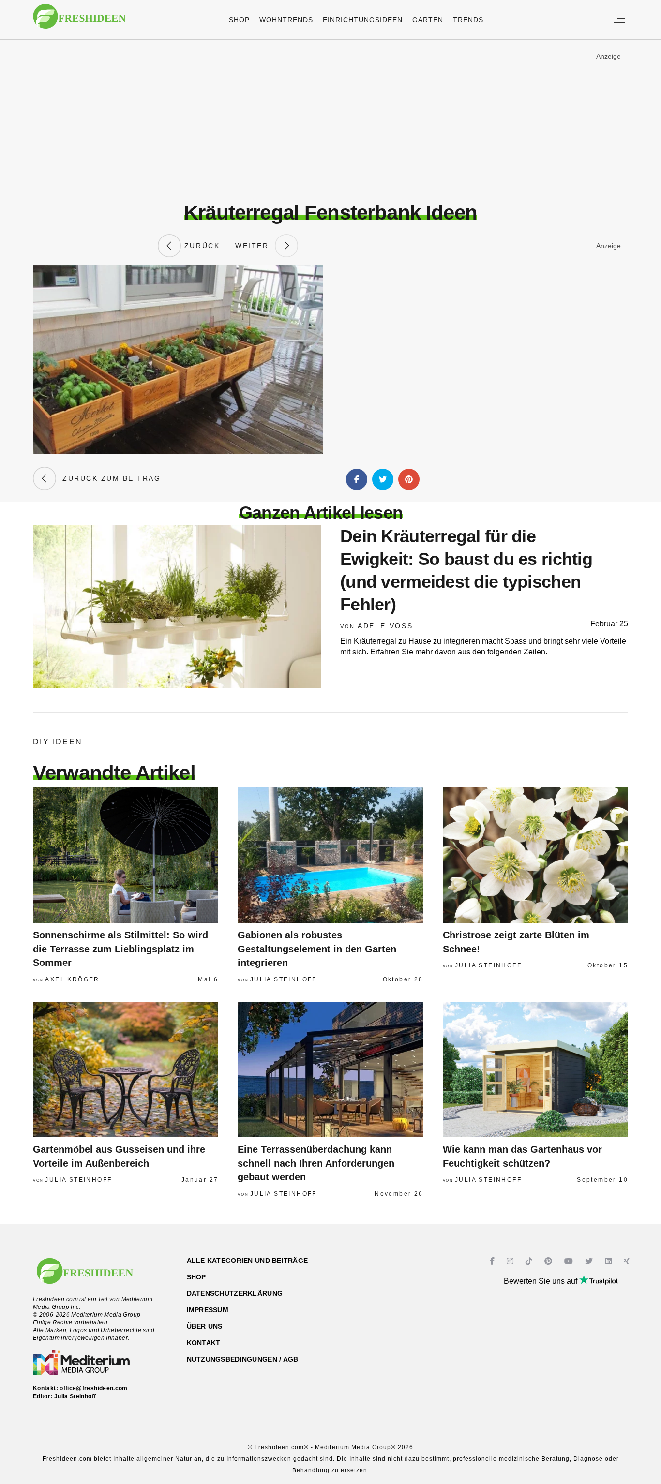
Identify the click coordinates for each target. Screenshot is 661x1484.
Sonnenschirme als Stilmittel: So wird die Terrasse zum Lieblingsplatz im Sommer (120, 949)
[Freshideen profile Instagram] (511, 1261)
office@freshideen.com (94, 1388)
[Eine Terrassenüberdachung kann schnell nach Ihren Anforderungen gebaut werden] (330, 1069)
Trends (468, 20)
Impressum (208, 1310)
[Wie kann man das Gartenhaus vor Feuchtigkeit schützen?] (535, 1069)
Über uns (205, 1326)
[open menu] (619, 19)
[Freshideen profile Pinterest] (549, 1261)
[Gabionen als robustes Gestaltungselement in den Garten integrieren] (330, 855)
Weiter (255, 246)
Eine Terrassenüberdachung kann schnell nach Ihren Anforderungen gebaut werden (316, 1163)
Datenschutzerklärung (235, 1293)
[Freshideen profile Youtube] (569, 1261)
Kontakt (204, 1343)
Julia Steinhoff (283, 979)
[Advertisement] (330, 120)
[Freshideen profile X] (590, 1261)
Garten (427, 20)
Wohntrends (286, 20)
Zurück (200, 246)
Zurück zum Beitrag (108, 478)
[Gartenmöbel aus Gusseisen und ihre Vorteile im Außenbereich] (125, 1069)
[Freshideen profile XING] (628, 1261)
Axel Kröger (72, 979)
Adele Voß (385, 626)
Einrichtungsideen (363, 20)
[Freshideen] (79, 21)
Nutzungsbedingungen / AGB (243, 1359)
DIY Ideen (58, 742)
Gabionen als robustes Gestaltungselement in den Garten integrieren (317, 949)
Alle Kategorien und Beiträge (247, 1260)
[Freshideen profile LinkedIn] (609, 1261)
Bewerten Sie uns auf (541, 1281)
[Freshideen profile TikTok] (530, 1261)
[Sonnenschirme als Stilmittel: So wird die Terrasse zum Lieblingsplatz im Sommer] (125, 855)
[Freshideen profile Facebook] (493, 1261)
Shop (239, 20)
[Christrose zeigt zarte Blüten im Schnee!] (535, 855)
